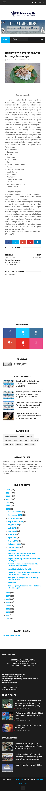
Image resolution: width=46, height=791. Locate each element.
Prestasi (19, 444)
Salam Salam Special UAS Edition (28, 765)
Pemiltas (34, 440)
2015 (8, 602)
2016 (8, 599)
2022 (8, 499)
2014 (8, 606)
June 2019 (12, 531)
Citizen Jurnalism (11, 436)
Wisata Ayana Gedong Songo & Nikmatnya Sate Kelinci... (22, 554)
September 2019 (15, 521)
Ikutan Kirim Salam (11, 635)
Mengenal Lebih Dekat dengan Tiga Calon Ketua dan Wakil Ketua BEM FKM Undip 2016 (29, 405)
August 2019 (13, 525)
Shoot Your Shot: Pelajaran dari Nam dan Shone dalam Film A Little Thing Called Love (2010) (28, 703)
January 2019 (14, 547)
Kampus (8, 440)
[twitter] (35, 2)
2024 (8, 493)
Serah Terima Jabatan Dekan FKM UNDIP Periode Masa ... (23, 565)
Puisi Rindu (12, 582)
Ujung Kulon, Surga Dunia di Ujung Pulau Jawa (23, 578)
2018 (8, 593)
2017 (8, 596)
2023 (8, 496)
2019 (8, 509)
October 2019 (14, 518)
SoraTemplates (17, 780)
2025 (8, 489)
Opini (26, 440)
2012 (8, 612)
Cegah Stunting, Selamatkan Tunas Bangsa (24, 559)
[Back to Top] (23, 788)
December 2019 (15, 512)
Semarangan (29, 444)
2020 (8, 506)
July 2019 (12, 528)
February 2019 (14, 544)
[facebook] (32, 2)
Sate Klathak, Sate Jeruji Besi (21, 569)
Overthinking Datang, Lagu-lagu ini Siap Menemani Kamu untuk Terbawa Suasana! (28, 416)
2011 (8, 615)
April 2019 (12, 537)
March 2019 (13, 541)
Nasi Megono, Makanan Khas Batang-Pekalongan (24, 587)
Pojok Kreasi (9, 444)
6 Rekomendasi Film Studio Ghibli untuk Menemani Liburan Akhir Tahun (29, 715)
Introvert (12, 550)
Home (5, 40)
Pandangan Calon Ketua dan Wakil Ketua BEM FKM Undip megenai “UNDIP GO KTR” (28, 394)
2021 (8, 502)
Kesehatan (18, 440)
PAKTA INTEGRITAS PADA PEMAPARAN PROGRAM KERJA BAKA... (24, 573)
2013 (8, 609)
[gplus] (40, 2)
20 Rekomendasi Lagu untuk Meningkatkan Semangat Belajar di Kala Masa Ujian (29, 746)
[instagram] (43, 2)
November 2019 (15, 515)
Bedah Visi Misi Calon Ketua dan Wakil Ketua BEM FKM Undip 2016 (27, 383)
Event (22, 436)
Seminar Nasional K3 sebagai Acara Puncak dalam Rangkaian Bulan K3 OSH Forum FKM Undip (28, 756)
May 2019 (12, 534)
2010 (8, 618)
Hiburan (30, 436)
